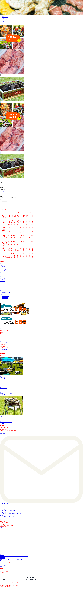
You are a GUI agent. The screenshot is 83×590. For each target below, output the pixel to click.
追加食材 (26, 556)
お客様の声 (2, 342)
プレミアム (5, 297)
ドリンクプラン (19, 556)
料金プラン (2, 555)
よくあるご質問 (7, 342)
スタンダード (5, 296)
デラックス (5, 298)
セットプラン (4, 191)
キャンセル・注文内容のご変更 (17, 342)
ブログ (11, 342)
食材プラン (2, 294)
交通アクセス (2, 341)
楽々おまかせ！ (6, 292)
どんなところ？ (3, 551)
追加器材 (23, 556)
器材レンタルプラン (3, 290)
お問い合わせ (4, 349)
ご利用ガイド (2, 340)
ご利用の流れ (2, 552)
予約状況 (3, 565)
